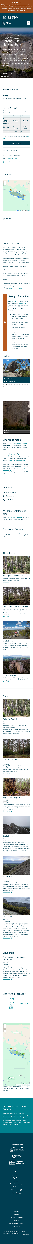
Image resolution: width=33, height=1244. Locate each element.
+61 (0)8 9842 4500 (12, 158)
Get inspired (16, 1187)
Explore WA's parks (17, 1175)
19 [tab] (5, 386)
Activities (16, 1181)
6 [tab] (11, 384)
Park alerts (15, 1193)
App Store (10, 460)
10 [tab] (18, 384)
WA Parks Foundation (20, 443)
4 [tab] (8, 384)
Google (28, 210)
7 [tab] (13, 384)
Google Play (20, 460)
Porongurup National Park (10, 455)
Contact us (16, 1226)
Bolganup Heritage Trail (12, 797)
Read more (6, 582)
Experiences (16, 1178)
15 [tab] (26, 384)
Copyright (16, 1220)
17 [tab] (29, 384)
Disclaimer (16, 1214)
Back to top (26, 1234)
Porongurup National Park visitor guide (12, 1003)
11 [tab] (19, 384)
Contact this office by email (12, 162)
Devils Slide (7, 876)
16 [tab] (27, 384)
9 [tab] (16, 384)
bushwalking (22, 303)
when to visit (14, 301)
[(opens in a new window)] (5, 19)
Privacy (16, 1211)
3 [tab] (6, 384)
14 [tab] (24, 384)
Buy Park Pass (15, 143)
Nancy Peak (8, 916)
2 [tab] (5, 384)
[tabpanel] (16, 371)
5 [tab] (10, 384)
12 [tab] (21, 384)
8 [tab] (14, 384)
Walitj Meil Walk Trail (11, 719)
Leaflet (19, 210)
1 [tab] (3, 384)
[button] (5, 182)
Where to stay (15, 1190)
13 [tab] (22, 384)
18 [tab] (3, 386)
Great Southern (10, 37)
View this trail (6, 735)
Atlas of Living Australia (14, 517)
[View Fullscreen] (5, 1031)
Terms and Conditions (16, 1217)
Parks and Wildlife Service (15, 1223)
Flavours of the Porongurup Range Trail (14, 958)
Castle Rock (7, 836)
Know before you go (16, 1184)
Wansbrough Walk (10, 759)
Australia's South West (15, 35)
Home (6, 35)
